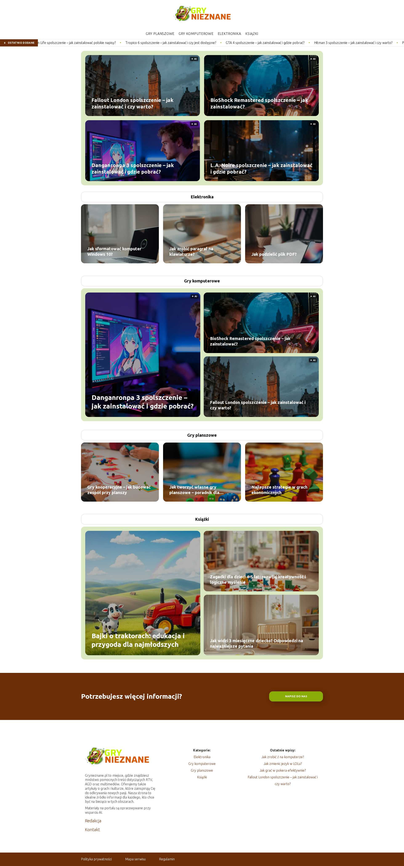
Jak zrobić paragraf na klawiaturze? (191, 251)
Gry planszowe (160, 34)
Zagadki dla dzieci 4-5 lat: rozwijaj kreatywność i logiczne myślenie (258, 579)
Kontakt (92, 829)
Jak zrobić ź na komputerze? (283, 757)
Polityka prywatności (96, 859)
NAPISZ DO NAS (296, 696)
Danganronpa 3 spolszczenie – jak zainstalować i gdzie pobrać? (133, 168)
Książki (251, 34)
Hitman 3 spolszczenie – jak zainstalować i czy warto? (287, 43)
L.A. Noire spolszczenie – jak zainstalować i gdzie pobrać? (261, 168)
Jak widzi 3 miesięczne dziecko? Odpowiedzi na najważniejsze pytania (256, 643)
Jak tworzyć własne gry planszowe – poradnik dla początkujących (194, 490)
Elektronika (229, 34)
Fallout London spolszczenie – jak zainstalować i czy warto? (132, 103)
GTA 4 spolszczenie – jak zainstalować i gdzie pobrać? (199, 43)
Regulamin (167, 859)
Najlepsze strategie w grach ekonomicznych (279, 490)
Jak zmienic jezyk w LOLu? (283, 764)
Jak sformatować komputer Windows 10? (114, 251)
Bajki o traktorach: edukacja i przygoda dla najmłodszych (138, 640)
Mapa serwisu (135, 859)
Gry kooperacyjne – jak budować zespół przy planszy (119, 490)
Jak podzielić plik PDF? (274, 254)
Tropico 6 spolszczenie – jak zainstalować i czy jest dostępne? (105, 43)
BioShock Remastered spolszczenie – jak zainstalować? (259, 103)
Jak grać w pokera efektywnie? (283, 770)
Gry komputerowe (196, 34)
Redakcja (93, 820)
